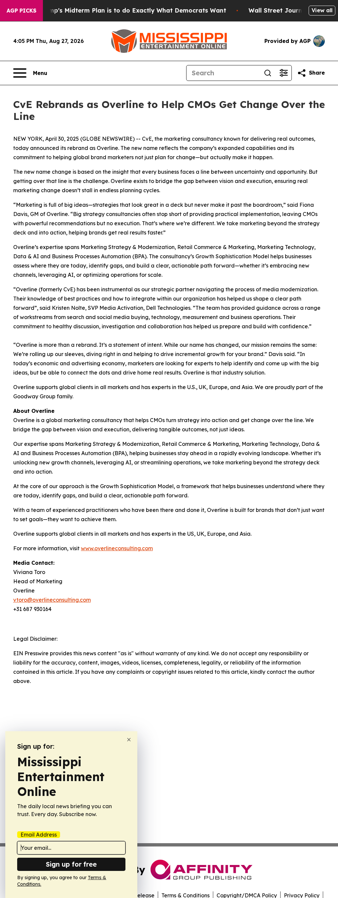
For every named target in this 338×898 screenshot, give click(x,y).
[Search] (268, 73)
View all (322, 10)
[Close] (129, 739)
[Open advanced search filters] (283, 73)
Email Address (38, 834)
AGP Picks (21, 10)
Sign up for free (71, 864)
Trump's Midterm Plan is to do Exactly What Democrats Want (132, 10)
